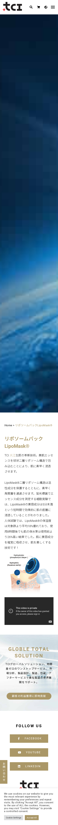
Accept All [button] (32, 817)
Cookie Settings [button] (13, 817)
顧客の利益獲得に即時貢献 (29, 696)
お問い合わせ (3, 772)
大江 (12, 455)
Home (8, 425)
